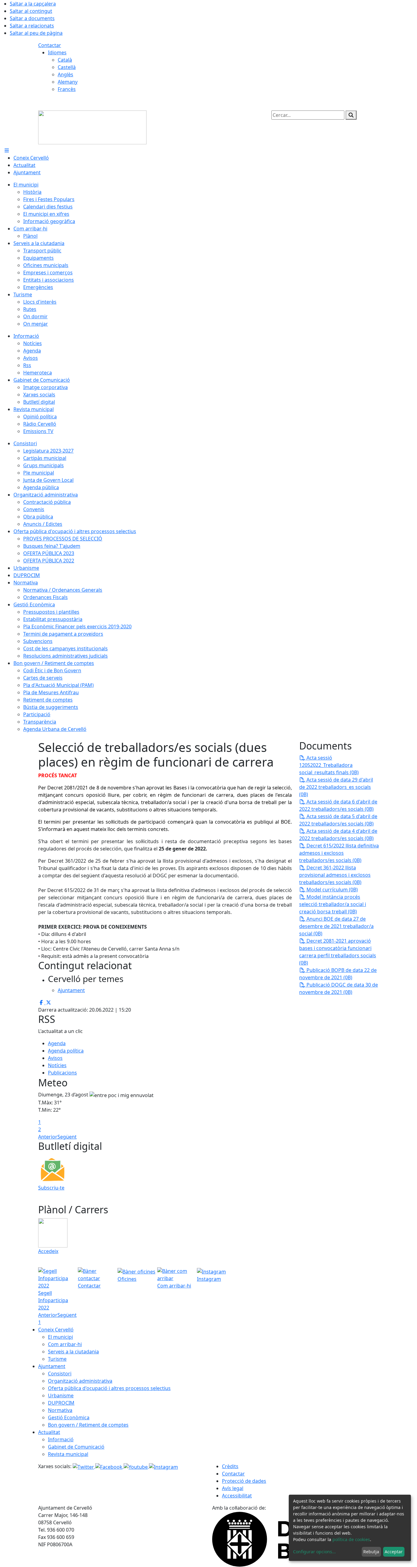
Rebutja (371, 1551)
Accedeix (48, 1251)
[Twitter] (84, 1466)
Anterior (47, 1136)
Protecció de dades (244, 1481)
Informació (61, 1439)
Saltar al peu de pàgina (36, 33)
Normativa (60, 1410)
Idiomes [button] (57, 52)
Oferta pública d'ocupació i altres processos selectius (109, 1388)
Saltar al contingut (31, 11)
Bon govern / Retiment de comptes (88, 1424)
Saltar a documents (32, 18)
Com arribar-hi (65, 1344)
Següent (67, 1136)
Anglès (65, 74)
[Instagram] (163, 1466)
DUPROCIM (61, 1402)
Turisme (57, 1359)
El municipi (60, 1337)
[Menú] (7, 150)
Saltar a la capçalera (33, 3)
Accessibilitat (237, 1495)
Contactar (49, 45)
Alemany (68, 81)
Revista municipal (68, 1454)
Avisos (55, 1058)
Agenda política (66, 1050)
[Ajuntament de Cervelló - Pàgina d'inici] (92, 127)
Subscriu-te (51, 1187)
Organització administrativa (80, 1380)
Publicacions (62, 1072)
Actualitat (49, 1432)
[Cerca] (351, 115)
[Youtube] (136, 1466)
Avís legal (232, 1488)
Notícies (57, 1065)
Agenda (57, 1043)
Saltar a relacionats (32, 25)
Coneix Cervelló (56, 1329)
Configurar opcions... (314, 1551)
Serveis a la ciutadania (73, 1351)
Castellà (67, 67)
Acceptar (394, 1551)
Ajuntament (51, 1366)
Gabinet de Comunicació (76, 1446)
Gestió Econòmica (68, 1417)
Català (65, 59)
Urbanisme (61, 1395)
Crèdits (230, 1466)
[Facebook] (109, 1466)
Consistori (59, 1373)
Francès (67, 89)
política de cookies (351, 1539)
